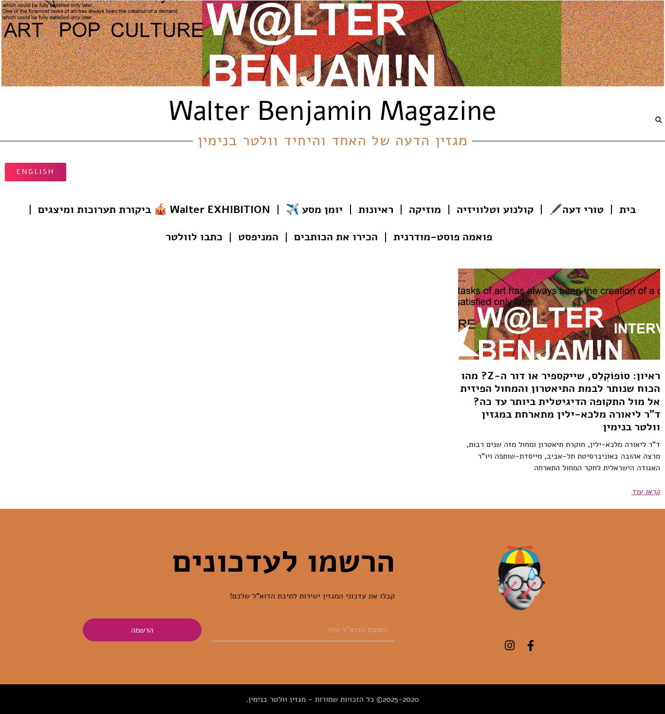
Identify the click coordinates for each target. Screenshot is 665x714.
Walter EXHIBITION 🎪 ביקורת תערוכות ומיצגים (154, 209)
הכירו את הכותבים (336, 237)
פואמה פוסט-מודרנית (442, 237)
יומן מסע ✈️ (314, 209)
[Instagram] (509, 645)
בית (627, 209)
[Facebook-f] (530, 645)
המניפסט (258, 237)
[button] (658, 120)
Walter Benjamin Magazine (333, 111)
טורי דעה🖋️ (576, 209)
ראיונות (375, 209)
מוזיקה (425, 209)
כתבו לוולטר (194, 237)
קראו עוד (645, 491)
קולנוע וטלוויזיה (495, 209)
